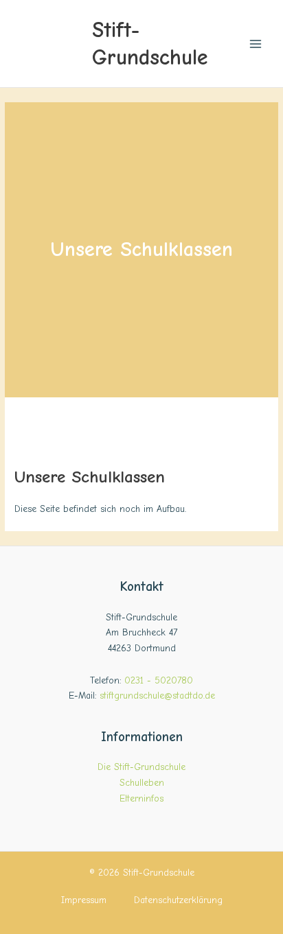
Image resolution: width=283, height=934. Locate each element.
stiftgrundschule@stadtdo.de (157, 695)
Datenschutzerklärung (178, 900)
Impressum (83, 900)
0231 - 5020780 (158, 680)
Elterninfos (141, 798)
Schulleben (142, 783)
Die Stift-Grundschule (141, 767)
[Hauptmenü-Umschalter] (256, 44)
